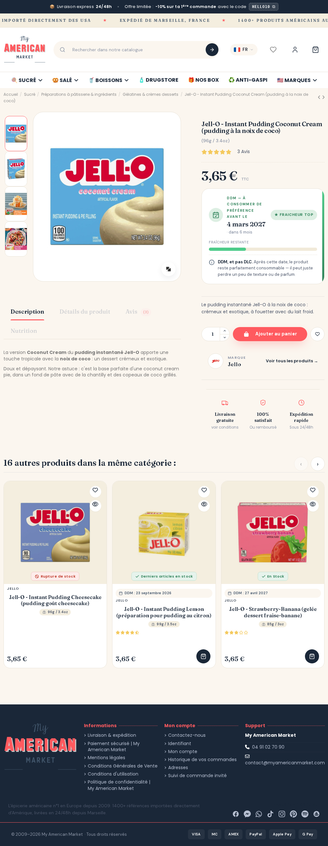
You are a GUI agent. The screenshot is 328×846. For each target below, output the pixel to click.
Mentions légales (106, 758)
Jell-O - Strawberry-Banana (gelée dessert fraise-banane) (273, 612)
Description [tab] (27, 311)
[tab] (138, 312)
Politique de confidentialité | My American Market (119, 785)
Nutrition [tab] (24, 330)
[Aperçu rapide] (95, 506)
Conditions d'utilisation (113, 774)
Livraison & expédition (112, 735)
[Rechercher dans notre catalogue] (212, 49)
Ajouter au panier (276, 334)
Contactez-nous (187, 735)
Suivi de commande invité (197, 776)
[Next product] (323, 97)
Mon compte (182, 752)
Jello (13, 588)
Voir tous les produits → (292, 361)
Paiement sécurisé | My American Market (114, 747)
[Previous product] (320, 97)
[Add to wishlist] (317, 334)
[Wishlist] (273, 50)
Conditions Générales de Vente (123, 766)
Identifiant (179, 744)
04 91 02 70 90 (268, 747)
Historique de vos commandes (202, 760)
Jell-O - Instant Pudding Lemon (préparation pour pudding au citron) (163, 612)
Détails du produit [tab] (85, 311)
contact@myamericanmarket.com (285, 763)
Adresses (178, 768)
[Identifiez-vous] (295, 50)
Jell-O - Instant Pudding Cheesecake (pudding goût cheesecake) (55, 600)
